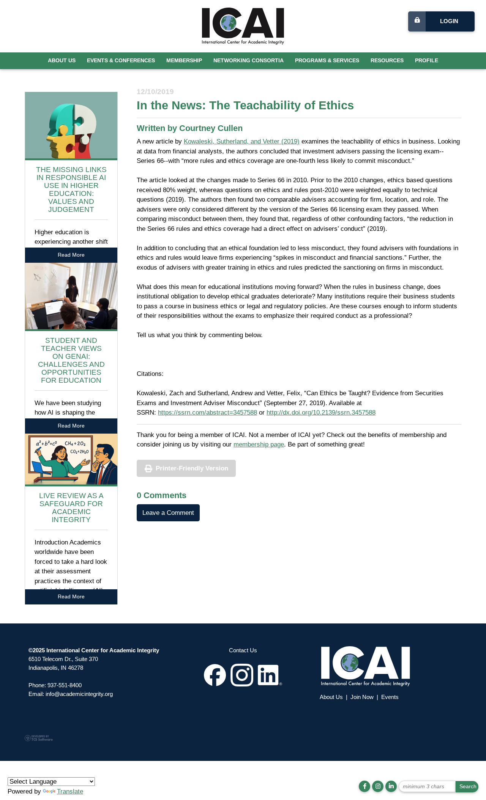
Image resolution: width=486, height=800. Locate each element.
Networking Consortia (248, 60)
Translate (70, 791)
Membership (184, 60)
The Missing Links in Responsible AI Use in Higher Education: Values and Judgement (71, 189)
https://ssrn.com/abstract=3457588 (207, 412)
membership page (259, 444)
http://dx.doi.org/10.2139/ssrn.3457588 (321, 412)
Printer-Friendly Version (192, 468)
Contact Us (243, 650)
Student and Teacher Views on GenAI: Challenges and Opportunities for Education (71, 360)
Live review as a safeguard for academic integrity (71, 508)
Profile (426, 60)
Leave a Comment (168, 512)
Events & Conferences (121, 60)
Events (390, 697)
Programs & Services (327, 60)
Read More (71, 255)
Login (449, 21)
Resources (387, 60)
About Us (62, 60)
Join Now (362, 697)
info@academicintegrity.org (79, 694)
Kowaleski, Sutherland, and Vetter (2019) (242, 141)
